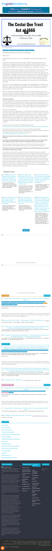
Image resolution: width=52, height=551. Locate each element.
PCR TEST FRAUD (6, 427)
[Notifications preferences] (2, 548)
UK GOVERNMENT (6, 451)
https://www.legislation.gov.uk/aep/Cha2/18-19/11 (15, 133)
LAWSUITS (4, 453)
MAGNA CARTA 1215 (7, 455)
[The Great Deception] (6, 467)
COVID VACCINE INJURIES (8, 432)
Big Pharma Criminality (5, 301)
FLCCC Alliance (35, 498)
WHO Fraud (15, 304)
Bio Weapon (25, 301)
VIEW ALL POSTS (47, 295)
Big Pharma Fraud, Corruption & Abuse (16, 301)
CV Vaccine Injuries (31, 301)
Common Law (5, 50)
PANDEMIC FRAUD (6, 444)
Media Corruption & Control (21, 303)
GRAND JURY (5, 441)
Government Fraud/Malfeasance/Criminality (16, 50)
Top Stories (45, 303)
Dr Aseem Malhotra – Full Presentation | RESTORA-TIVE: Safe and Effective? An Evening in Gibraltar (24, 394)
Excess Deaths (37, 301)
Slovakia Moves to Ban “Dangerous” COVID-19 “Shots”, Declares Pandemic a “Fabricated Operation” (24, 306)
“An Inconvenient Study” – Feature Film (31, 380)
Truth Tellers (4, 304)
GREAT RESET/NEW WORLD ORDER (10, 446)
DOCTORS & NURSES (7, 430)
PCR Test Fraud (25, 467)
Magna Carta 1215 (26, 488)
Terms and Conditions (14, 546)
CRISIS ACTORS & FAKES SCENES (10, 448)
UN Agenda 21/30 (9, 304)
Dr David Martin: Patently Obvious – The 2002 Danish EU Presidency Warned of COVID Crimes (23, 411)
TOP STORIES (5, 425)
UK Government (25, 486)
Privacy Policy (5, 546)
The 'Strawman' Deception (29, 50)
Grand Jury (24, 490)
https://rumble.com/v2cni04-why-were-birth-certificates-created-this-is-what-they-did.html (26, 126)
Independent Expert (5, 392)
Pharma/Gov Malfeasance (38, 303)
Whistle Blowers (25, 477)
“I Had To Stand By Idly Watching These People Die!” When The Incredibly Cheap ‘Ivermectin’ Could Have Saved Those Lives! (25, 208)
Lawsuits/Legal (24, 351)
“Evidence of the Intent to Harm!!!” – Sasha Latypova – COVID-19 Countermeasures (25, 321)
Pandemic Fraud (26, 484)
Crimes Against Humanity (32, 350)
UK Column (34, 481)
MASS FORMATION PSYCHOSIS (9, 457)
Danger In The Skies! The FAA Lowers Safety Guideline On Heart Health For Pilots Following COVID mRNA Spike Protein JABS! (8, 208)
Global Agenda (42, 301)
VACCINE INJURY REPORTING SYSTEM (11, 434)
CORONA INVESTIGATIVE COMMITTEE (11, 439)
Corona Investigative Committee (35, 472)
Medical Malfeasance (30, 303)
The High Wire (35, 475)
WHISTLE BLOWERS (6, 437)
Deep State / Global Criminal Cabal (42, 350)
